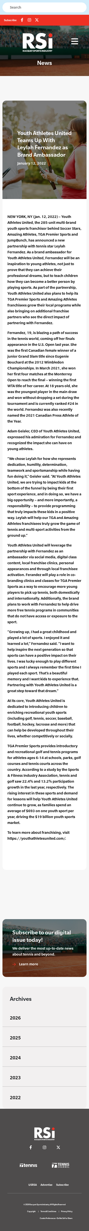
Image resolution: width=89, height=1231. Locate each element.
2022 (15, 1097)
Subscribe (10, 20)
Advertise (46, 1184)
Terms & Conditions (48, 1211)
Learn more (28, 964)
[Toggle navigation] (75, 41)
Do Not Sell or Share (64, 1218)
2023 (15, 1077)
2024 (15, 1057)
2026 (15, 1017)
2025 (15, 1037)
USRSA (32, 1184)
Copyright (31, 1211)
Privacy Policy (66, 1211)
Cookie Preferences (47, 1218)
